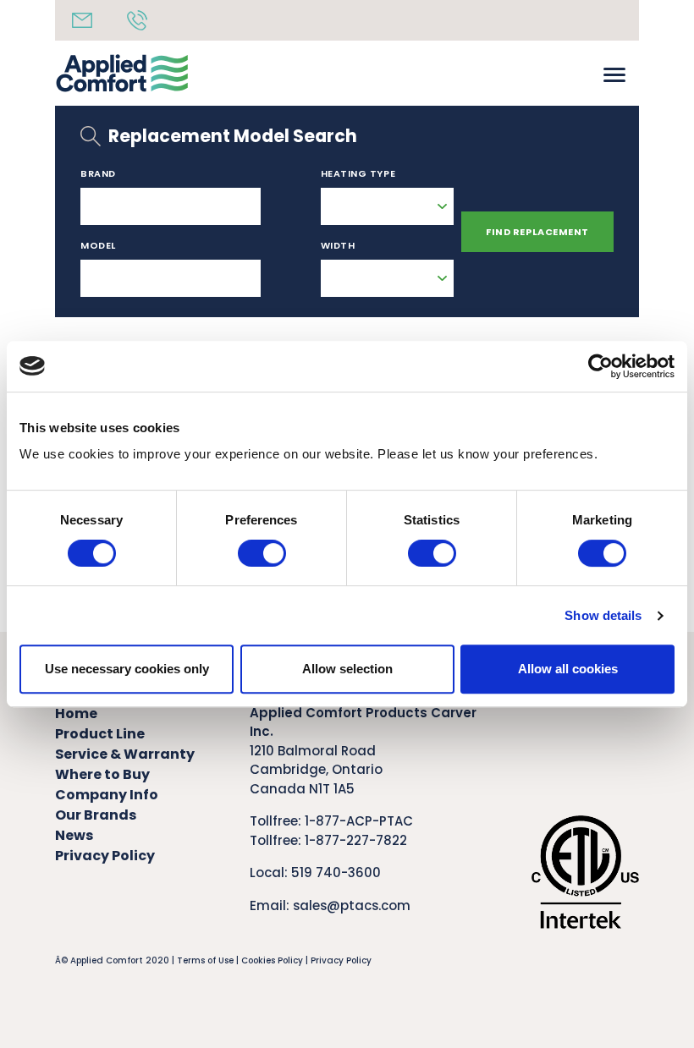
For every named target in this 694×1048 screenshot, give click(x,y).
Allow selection (347, 668)
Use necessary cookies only (127, 668)
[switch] (262, 553)
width (338, 245)
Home (76, 713)
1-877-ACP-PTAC (359, 821)
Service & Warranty (125, 754)
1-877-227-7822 (356, 840)
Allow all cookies (568, 668)
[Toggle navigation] (614, 73)
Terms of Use (205, 960)
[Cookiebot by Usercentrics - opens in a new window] (600, 366)
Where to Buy (102, 774)
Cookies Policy (272, 960)
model (98, 245)
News (74, 835)
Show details (603, 615)
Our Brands (95, 815)
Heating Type (358, 173)
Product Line (100, 733)
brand (98, 173)
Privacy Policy (105, 855)
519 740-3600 (336, 872)
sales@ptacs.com (351, 905)
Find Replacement (537, 232)
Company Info (106, 794)
